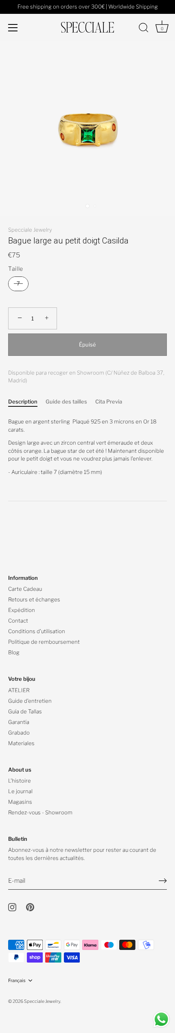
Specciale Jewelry (30, 229)
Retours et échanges (34, 599)
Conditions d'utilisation (36, 631)
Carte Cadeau (25, 589)
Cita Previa (108, 401)
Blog (14, 652)
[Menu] (13, 28)
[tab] (27, 402)
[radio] (18, 283)
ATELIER (19, 690)
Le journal (20, 791)
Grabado (19, 732)
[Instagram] (12, 907)
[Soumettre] (163, 881)
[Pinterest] (30, 907)
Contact (18, 620)
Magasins (20, 801)
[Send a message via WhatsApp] (161, 1019)
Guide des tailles (66, 401)
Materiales (21, 743)
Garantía (18, 722)
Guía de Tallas (25, 711)
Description (22, 401)
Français (17, 980)
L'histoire (19, 780)
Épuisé (87, 344)
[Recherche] (144, 29)
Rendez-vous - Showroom (40, 812)
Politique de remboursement (44, 641)
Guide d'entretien (30, 700)
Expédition (21, 610)
